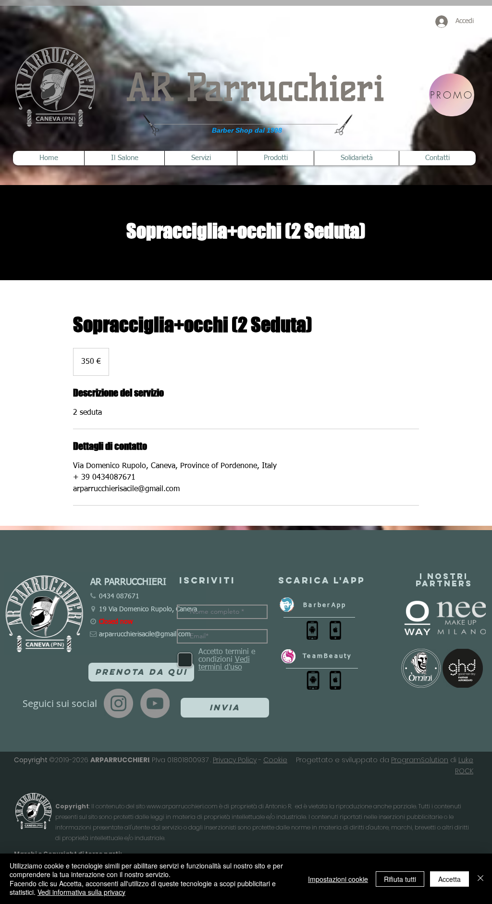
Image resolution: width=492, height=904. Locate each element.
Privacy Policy (235, 760)
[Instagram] (118, 703)
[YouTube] (155, 703)
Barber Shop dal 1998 (247, 130)
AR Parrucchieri (255, 88)
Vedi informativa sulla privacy (81, 892)
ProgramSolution (419, 760)
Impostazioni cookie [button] (338, 879)
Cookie (275, 760)
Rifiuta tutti (400, 879)
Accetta (449, 879)
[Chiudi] (480, 878)
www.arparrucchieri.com (182, 806)
